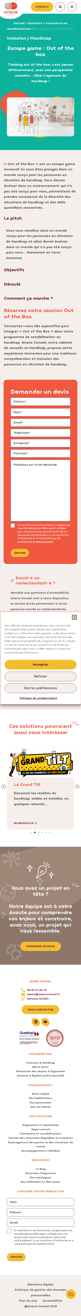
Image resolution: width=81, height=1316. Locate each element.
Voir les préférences (40, 688)
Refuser (40, 676)
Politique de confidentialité (38, 698)
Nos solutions (40, 1116)
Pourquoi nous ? (40, 1085)
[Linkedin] (35, 1021)
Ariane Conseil (40, 981)
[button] (74, 617)
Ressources (41, 1160)
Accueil (19, 23)
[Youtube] (45, 1021)
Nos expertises (40, 1054)
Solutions (35, 23)
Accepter (40, 664)
